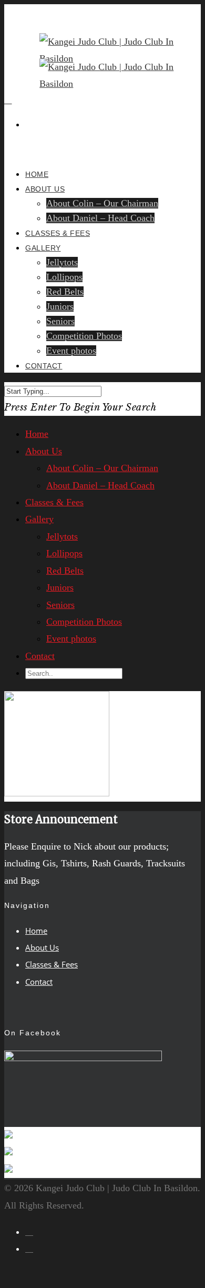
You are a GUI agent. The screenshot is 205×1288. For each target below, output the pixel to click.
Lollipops (64, 277)
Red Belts (65, 291)
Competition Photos (84, 336)
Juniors (60, 306)
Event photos (71, 350)
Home (36, 433)
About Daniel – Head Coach (100, 218)
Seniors (60, 321)
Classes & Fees (54, 502)
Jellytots (62, 262)
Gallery (43, 248)
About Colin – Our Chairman (102, 203)
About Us (45, 189)
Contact (44, 366)
